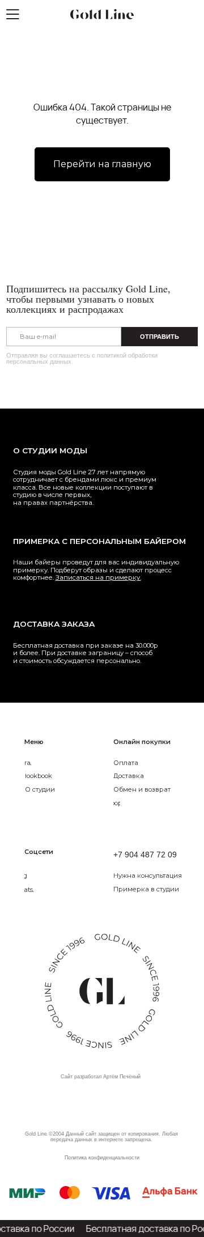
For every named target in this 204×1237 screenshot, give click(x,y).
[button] (158, 876)
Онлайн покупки (142, 742)
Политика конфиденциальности (102, 1158)
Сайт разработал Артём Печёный (101, 1076)
